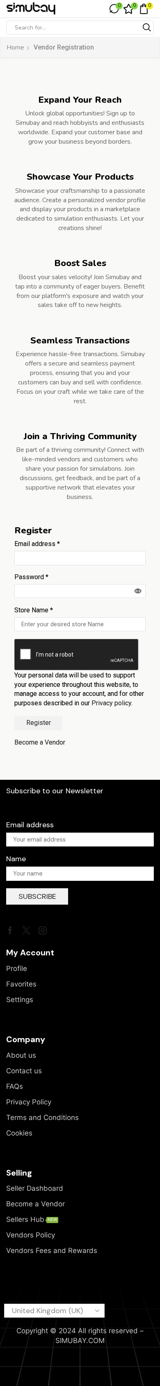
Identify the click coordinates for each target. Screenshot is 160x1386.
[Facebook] (10, 930)
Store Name (33, 610)
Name (16, 859)
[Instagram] (43, 930)
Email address (37, 544)
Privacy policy (111, 703)
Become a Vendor (39, 742)
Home (15, 47)
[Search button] (146, 27)
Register (38, 723)
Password (31, 577)
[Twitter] (26, 930)
